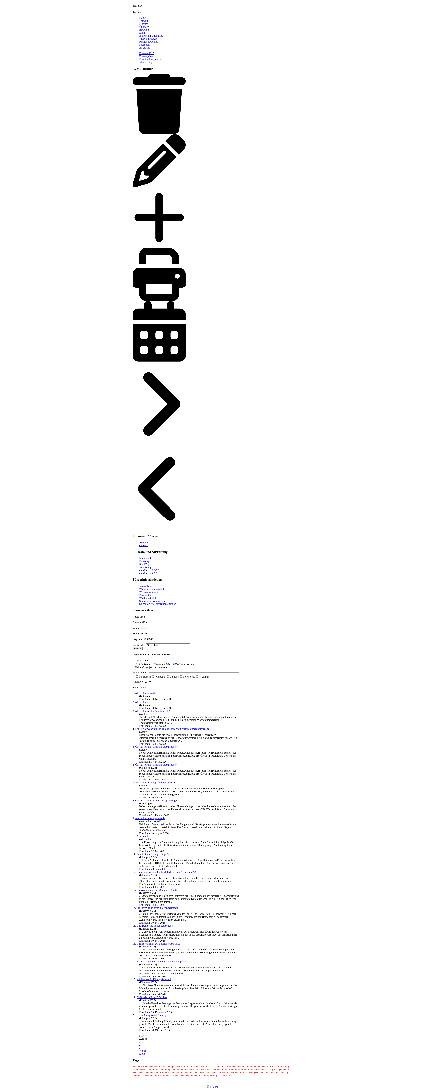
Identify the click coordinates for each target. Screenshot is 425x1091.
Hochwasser (203, 1073)
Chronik (143, 545)
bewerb (145, 693)
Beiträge (174, 676)
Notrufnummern (193, 1076)
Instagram (144, 47)
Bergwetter (145, 595)
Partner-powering (148, 41)
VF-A (271, 1067)
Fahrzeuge (144, 561)
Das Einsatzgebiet (203, 1070)
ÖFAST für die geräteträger (155, 746)
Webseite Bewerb (152, 1067)
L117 (210, 1067)
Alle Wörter (145, 664)
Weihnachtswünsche (142, 1070)
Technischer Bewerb (219, 1073)
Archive (143, 542)
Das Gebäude (181, 1067)
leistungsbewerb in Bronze (155, 782)
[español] (135, 2)
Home (142, 17)
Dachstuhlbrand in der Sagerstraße (155, 925)
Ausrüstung (145, 567)
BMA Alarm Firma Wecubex (152, 997)
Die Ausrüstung (262, 1073)
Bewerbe (144, 29)
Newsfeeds (189, 676)
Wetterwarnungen (148, 592)
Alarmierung (146, 62)
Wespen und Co (220, 1067)
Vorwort (143, 20)
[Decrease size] (134, 8)
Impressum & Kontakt (151, 35)
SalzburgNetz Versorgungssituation (157, 604)
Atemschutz (188, 1070)
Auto (195, 1073)
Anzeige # (138, 681)
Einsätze (143, 23)
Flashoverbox (176, 1070)
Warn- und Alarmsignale (152, 589)
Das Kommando (236, 1073)
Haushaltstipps (167, 1067)
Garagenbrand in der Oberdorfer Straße (157, 890)
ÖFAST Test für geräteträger (156, 800)
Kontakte (160, 676)
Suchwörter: (139, 645)
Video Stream (236, 1070)
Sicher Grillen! (179, 1076)
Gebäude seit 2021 (149, 573)
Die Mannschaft (151, 1073)
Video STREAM (148, 38)
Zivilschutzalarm (224, 1076)
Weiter (142, 1050)
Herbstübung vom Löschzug (152, 1015)
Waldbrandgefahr (148, 598)
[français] (134, 2)
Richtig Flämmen (281, 1070)
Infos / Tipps (145, 586)
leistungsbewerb (150, 818)
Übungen (144, 26)
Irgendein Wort (163, 664)
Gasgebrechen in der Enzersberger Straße (158, 943)
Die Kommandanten (221, 1070)
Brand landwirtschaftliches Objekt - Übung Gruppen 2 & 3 (167, 872)
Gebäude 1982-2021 (150, 570)
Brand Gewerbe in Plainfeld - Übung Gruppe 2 (161, 961)
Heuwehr (203, 1067)
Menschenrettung (150, 1076)
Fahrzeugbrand (252, 1067)
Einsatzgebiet (146, 56)
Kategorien (145, 676)
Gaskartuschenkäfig (279, 1073)
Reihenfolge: (142, 667)
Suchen (137, 648)
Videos (261, 1070)
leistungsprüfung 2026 (153, 711)
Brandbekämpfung (184, 1073)
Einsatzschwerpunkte (150, 59)
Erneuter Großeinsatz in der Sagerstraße (157, 907)
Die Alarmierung (281, 1067)
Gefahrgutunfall (165, 1076)
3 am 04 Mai (138, 1067)
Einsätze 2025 (146, 53)
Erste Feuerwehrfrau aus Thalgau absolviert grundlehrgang (172, 728)
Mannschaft (145, 558)
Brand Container (167, 1073)
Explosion (263, 1067)
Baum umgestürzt (236, 1067)
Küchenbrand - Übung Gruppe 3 (154, 979)
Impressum (193, 1067)
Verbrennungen (250, 1070)
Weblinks (204, 676)
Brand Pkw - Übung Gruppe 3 (152, 854)
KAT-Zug (144, 564)
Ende (142, 1053)
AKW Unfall (138, 1073)
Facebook (144, 44)
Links (142, 32)
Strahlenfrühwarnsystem (152, 601)
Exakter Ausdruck (184, 664)
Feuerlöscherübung (161, 1070)
